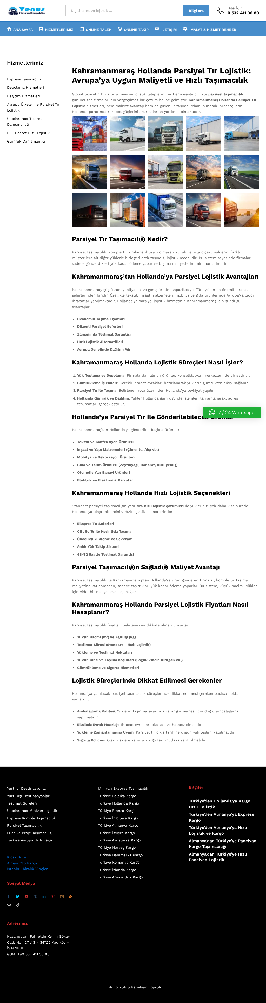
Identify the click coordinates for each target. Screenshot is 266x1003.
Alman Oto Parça (22, 863)
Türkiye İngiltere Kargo (118, 818)
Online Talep (98, 29)
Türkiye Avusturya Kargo (119, 840)
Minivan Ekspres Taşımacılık (123, 788)
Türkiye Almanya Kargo (118, 825)
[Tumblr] (35, 896)
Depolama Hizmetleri (25, 87)
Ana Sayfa (23, 29)
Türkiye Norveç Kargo (117, 847)
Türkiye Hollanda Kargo (118, 803)
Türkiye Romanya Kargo (118, 862)
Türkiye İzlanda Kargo (117, 870)
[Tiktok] (18, 905)
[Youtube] (26, 896)
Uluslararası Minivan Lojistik (32, 810)
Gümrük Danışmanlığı (26, 141)
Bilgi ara (196, 11)
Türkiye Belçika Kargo (117, 796)
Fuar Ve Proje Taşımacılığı (29, 833)
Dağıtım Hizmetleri (23, 96)
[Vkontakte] (9, 905)
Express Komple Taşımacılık (31, 818)
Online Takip (136, 29)
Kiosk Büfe (16, 857)
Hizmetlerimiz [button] (59, 29)
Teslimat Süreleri (22, 803)
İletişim (169, 29)
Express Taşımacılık (24, 79)
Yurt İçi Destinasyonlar (27, 788)
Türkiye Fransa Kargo (116, 810)
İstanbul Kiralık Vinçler (27, 869)
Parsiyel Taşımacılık (24, 825)
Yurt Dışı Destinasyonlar (28, 796)
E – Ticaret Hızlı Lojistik (28, 133)
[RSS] (70, 896)
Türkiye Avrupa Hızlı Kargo (30, 840)
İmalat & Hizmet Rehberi (213, 29)
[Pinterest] (53, 896)
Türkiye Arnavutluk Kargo (120, 877)
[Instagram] (61, 896)
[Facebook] (8, 896)
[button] (232, 412)
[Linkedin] (44, 896)
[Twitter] (17, 896)
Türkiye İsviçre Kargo (116, 833)
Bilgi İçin (235, 8)
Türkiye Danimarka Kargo (120, 855)
